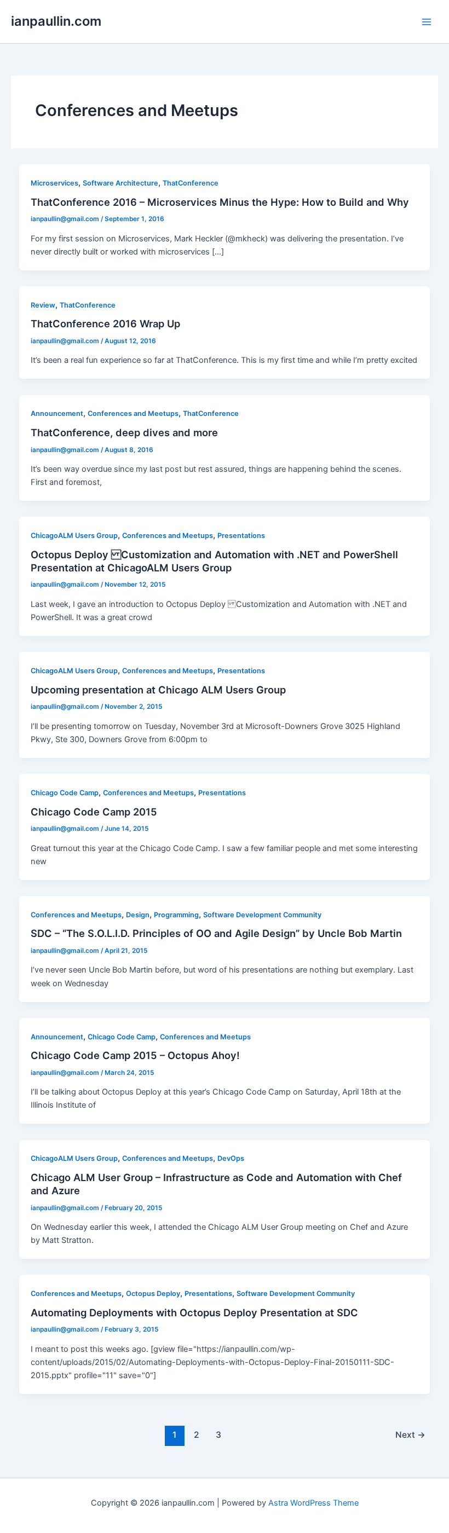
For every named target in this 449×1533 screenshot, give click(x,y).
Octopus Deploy (153, 1293)
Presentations (241, 535)
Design (137, 915)
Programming (176, 915)
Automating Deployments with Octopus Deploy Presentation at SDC (194, 1312)
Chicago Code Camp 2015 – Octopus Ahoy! (135, 1055)
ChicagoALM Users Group (74, 535)
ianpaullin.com (56, 21)
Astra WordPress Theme (313, 1503)
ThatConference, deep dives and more (124, 432)
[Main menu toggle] (426, 21)
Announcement (57, 413)
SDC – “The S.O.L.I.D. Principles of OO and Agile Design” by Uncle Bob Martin (216, 933)
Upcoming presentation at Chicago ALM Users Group (158, 690)
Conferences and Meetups (133, 413)
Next (410, 1435)
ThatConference (190, 183)
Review (43, 305)
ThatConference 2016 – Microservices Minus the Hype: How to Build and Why (220, 202)
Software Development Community (262, 915)
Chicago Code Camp (65, 793)
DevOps (230, 1158)
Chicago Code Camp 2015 (94, 812)
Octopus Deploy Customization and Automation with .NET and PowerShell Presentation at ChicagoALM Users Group (214, 561)
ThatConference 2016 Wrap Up (105, 323)
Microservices (54, 183)
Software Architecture (120, 183)
